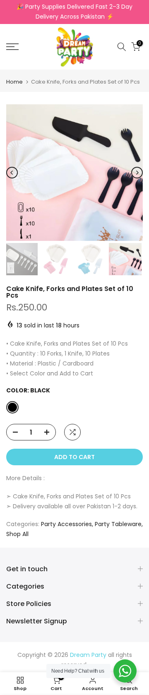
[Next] (137, 172)
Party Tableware (118, 524)
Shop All (17, 534)
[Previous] (12, 172)
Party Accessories (66, 524)
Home (14, 81)
